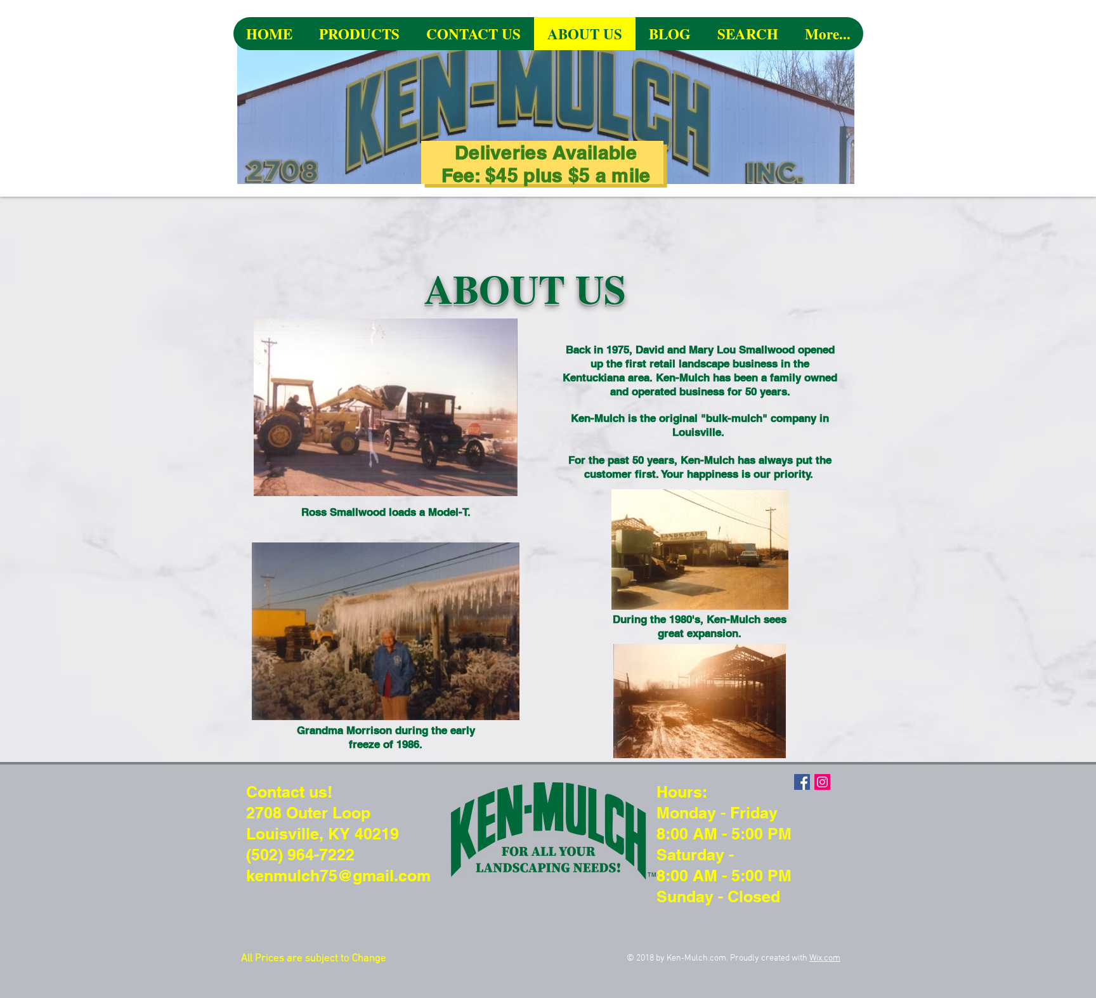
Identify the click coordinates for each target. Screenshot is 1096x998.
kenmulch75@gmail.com (338, 875)
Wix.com (824, 958)
